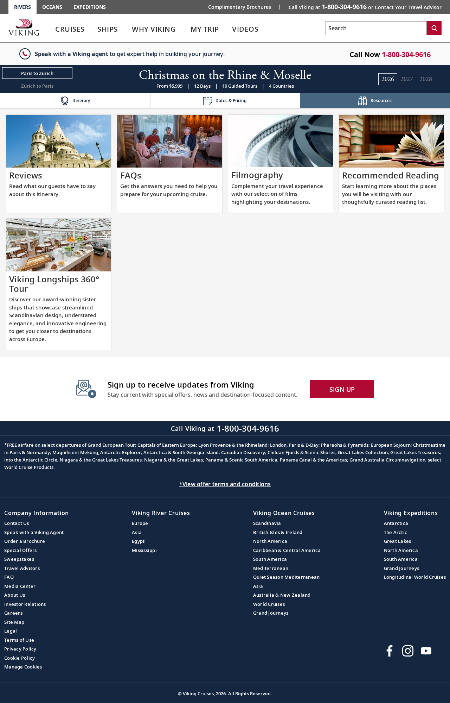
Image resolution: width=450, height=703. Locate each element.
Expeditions (89, 7)
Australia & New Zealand (282, 595)
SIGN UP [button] (342, 389)
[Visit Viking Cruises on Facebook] (389, 651)
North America (270, 541)
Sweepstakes (19, 559)
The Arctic (395, 532)
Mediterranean (270, 568)
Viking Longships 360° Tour (54, 283)
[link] (70, 30)
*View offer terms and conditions (225, 484)
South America (270, 559)
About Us (14, 595)
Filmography (257, 175)
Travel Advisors (22, 568)
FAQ (9, 577)
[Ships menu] (125, 29)
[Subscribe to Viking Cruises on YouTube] (426, 651)
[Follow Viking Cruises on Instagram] (407, 651)
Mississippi (144, 550)
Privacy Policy (20, 649)
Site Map (14, 622)
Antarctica (396, 523)
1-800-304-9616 (406, 54)
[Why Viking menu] (185, 29)
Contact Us (16, 523)
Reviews (25, 175)
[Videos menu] (266, 29)
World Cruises (269, 604)
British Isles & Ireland (278, 532)
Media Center (20, 586)
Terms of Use (19, 640)
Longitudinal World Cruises (415, 577)
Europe (140, 523)
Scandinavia (267, 523)
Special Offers (20, 550)
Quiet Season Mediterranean (286, 577)
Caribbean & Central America (287, 550)
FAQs (130, 175)
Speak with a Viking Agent (34, 532)
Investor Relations (25, 604)
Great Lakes (397, 541)
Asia (137, 532)
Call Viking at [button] (365, 6)
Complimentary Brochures (239, 7)
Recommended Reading (390, 175)
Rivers (22, 7)
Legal (10, 631)
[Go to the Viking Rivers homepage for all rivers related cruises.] (23, 27)
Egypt (138, 541)
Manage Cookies (23, 667)
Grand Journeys (271, 613)
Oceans (52, 7)
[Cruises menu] (93, 29)
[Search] (434, 28)
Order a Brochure (24, 541)
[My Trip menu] (227, 29)
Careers (13, 613)
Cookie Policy (19, 658)
